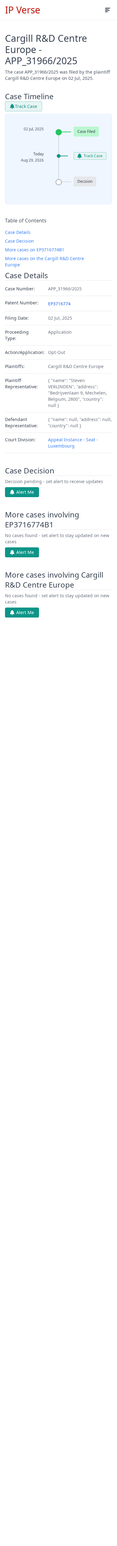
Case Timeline (29, 96)
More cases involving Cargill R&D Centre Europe (54, 580)
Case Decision (19, 241)
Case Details (18, 232)
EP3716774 (59, 304)
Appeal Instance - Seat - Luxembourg (73, 443)
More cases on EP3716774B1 (34, 250)
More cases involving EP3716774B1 (42, 520)
